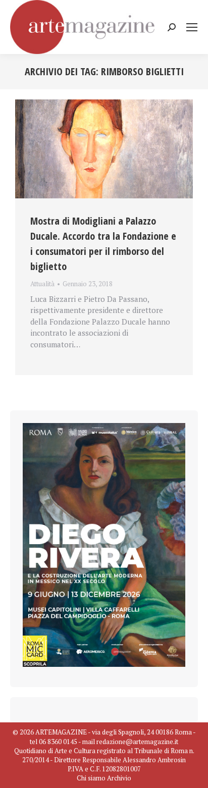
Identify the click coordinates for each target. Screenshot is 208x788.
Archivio (119, 777)
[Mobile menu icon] (192, 27)
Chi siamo (91, 777)
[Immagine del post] (104, 148)
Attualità (42, 283)
